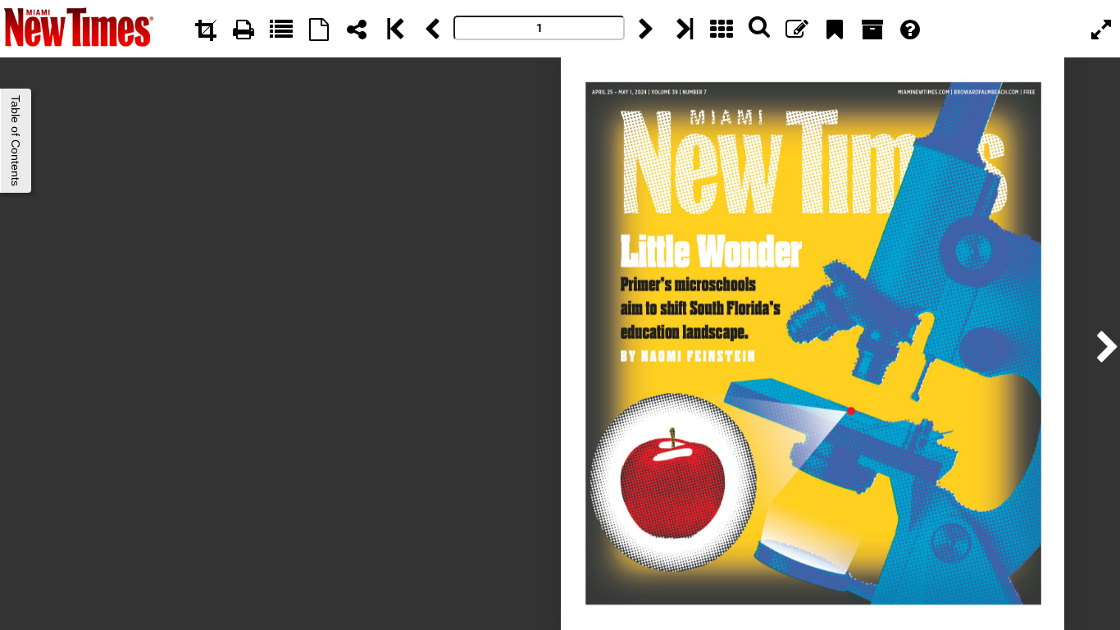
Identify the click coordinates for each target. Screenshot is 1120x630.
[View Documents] (872, 28)
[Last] (683, 28)
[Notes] (797, 28)
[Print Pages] (243, 28)
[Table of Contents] (281, 28)
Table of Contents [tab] (15, 140)
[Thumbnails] (721, 28)
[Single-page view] (319, 28)
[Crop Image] (205, 28)
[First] (394, 28)
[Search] (759, 28)
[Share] (356, 28)
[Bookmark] (834, 28)
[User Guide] (910, 28)
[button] (1103, 344)
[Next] (646, 28)
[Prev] (432, 28)
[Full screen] (1101, 28)
